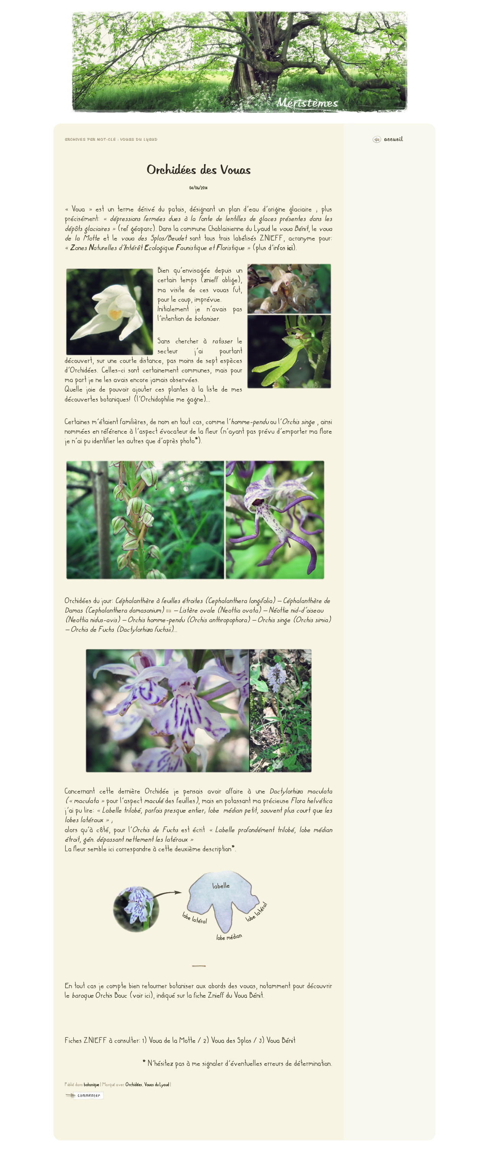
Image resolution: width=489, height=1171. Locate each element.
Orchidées (134, 1085)
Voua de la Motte (172, 1040)
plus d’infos (274, 247)
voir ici (142, 995)
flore (326, 431)
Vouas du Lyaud (156, 1085)
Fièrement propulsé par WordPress (244, 1156)
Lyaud (262, 228)
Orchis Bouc (112, 995)
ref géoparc (137, 228)
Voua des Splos (231, 1040)
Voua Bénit (281, 1040)
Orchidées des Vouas (199, 170)
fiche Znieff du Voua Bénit (228, 995)
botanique (91, 1085)
